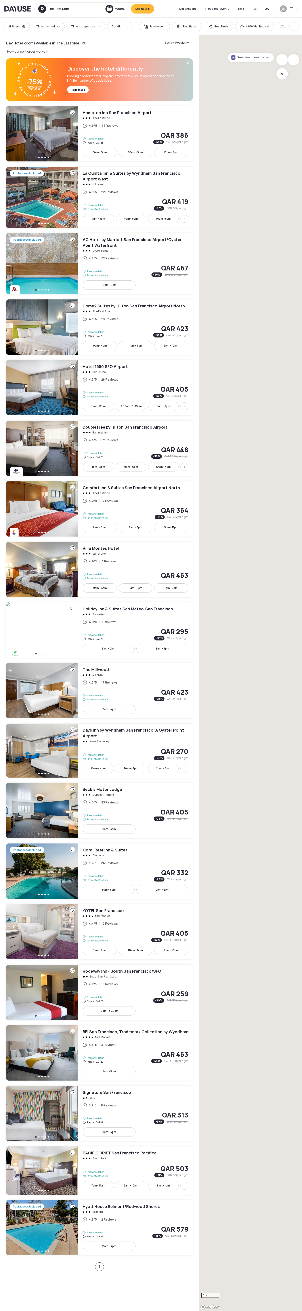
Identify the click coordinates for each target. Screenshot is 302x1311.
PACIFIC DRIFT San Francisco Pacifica (99, 1170)
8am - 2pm (98, 467)
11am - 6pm (135, 345)
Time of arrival (45, 26)
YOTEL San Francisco (99, 931)
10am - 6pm (109, 285)
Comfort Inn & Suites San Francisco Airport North (99, 509)
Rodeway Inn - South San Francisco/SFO (99, 992)
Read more (78, 90)
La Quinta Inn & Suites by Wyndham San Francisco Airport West (99, 197)
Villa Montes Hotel (99, 569)
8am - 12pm (131, 1185)
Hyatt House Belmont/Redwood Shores (99, 1227)
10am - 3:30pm (109, 1011)
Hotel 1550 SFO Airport (99, 387)
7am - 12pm (98, 406)
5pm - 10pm (171, 345)
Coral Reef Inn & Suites (99, 871)
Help (241, 9)
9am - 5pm (135, 527)
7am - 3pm (98, 218)
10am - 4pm (163, 467)
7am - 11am (98, 1185)
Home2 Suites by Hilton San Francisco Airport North (99, 327)
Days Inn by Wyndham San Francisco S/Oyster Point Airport (99, 751)
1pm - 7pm (171, 588)
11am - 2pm (163, 768)
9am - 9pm (100, 152)
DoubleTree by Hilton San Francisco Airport (99, 448)
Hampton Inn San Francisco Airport (99, 133)
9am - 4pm (100, 345)
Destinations (188, 9)
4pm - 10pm (171, 950)
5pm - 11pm (171, 527)
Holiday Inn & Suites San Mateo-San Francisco (99, 630)
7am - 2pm (100, 950)
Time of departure (83, 26)
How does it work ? (217, 9)
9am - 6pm (131, 467)
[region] (250, 673)
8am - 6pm (131, 218)
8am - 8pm (163, 406)
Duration (117, 26)
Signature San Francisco (99, 1113)
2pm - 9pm (162, 889)
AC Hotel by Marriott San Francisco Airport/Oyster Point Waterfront (99, 263)
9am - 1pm (163, 1185)
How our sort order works (26, 51)
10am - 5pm (135, 152)
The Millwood (99, 690)
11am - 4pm (109, 1246)
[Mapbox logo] (210, 1307)
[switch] (154, 26)
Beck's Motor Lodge (99, 810)
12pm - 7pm (171, 152)
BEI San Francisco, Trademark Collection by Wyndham (99, 1053)
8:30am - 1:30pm (131, 406)
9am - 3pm (109, 829)
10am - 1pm (131, 768)
